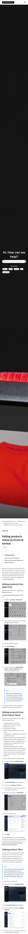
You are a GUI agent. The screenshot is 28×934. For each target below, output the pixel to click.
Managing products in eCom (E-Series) (13, 524)
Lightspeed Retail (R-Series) (8, 521)
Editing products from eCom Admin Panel (13, 560)
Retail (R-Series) (9, 2)
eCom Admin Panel (9, 579)
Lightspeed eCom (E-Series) (10, 523)
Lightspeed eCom (21, 521)
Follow (4, 547)
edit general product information (11, 595)
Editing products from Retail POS (11, 558)
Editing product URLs (9, 562)
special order (6, 272)
